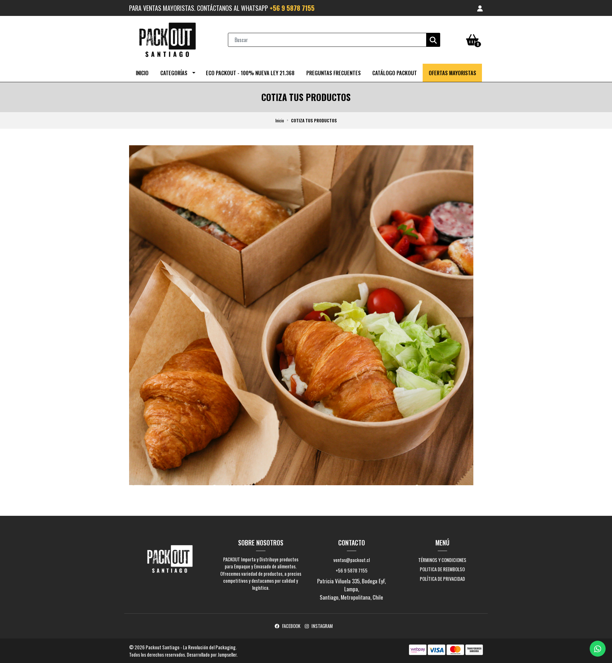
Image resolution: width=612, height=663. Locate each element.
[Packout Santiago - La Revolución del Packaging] (167, 39)
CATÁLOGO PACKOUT (394, 73)
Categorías (173, 73)
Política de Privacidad (442, 578)
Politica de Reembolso (442, 569)
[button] (480, 8)
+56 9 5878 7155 (292, 8)
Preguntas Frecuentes (333, 73)
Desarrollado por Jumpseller (212, 654)
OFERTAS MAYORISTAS (452, 73)
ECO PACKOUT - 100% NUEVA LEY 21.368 (250, 73)
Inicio (142, 73)
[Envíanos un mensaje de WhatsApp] (598, 649)
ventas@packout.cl (351, 559)
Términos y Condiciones (442, 559)
